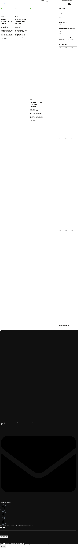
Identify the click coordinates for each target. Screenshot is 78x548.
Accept (3, 546)
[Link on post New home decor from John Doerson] (39, 272)
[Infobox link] (42, 1)
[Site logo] (6, 4)
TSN (23, 543)
